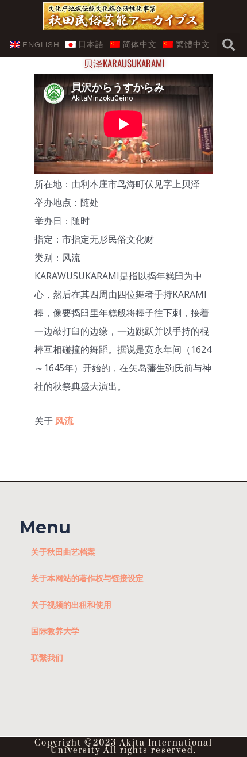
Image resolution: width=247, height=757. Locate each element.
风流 (64, 420)
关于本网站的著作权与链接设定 (87, 577)
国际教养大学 (55, 630)
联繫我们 (47, 657)
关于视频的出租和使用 (71, 604)
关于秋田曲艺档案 (63, 551)
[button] (228, 44)
